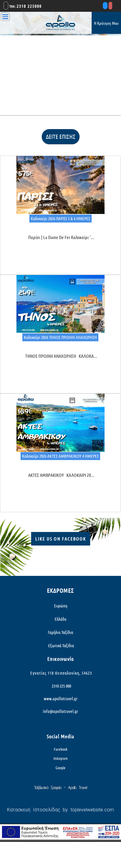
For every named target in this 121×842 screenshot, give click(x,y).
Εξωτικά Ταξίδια (60, 645)
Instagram (60, 758)
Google (60, 768)
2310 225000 (29, 6)
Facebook (61, 749)
